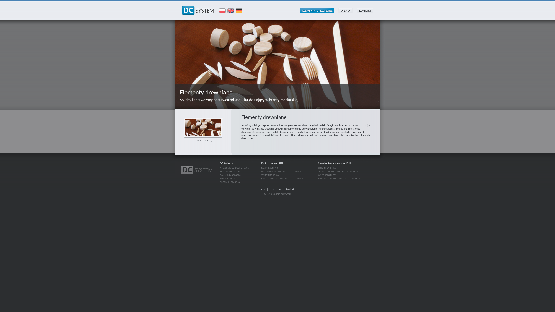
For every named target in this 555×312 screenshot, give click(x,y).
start (263, 189)
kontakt (290, 189)
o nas (271, 189)
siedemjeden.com (282, 194)
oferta (280, 189)
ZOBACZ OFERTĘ (203, 141)
